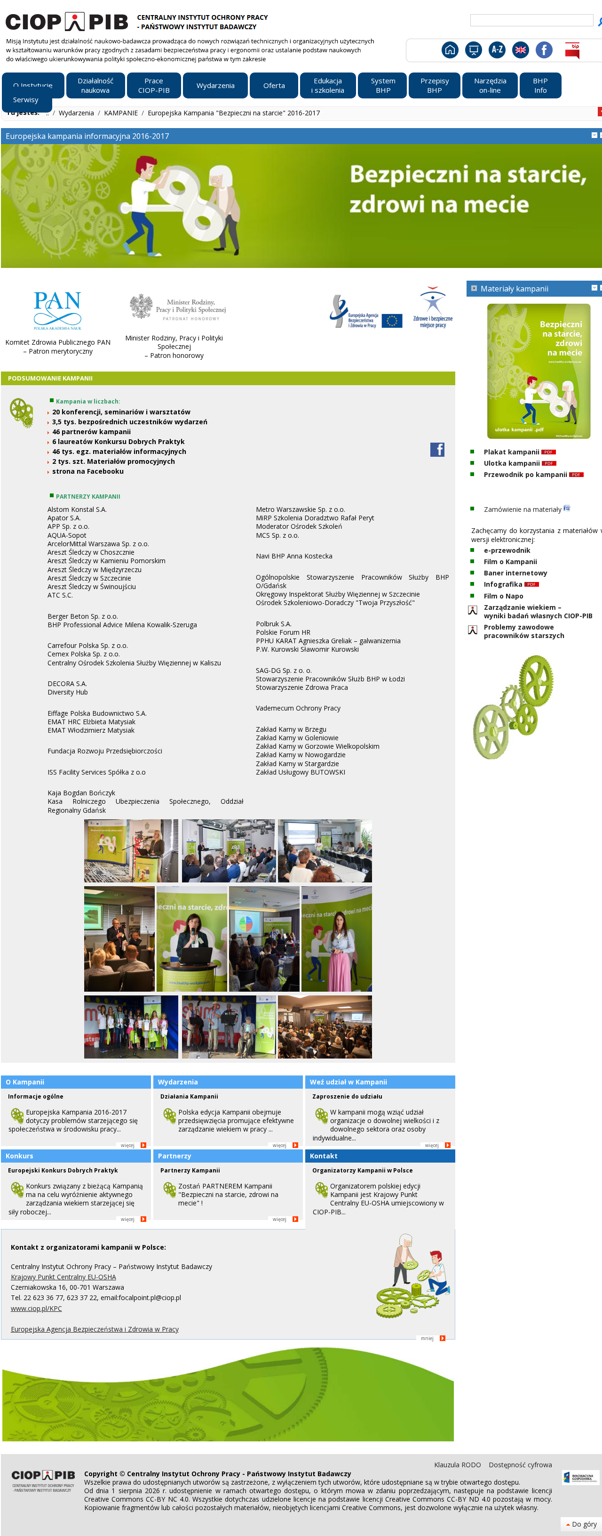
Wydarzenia (77, 112)
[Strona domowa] (449, 52)
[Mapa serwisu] (473, 52)
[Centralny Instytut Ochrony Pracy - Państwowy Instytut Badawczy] (138, 20)
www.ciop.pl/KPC (36, 1308)
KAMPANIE (122, 112)
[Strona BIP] (572, 52)
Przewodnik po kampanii (525, 474)
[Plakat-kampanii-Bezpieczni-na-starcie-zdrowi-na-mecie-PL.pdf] (548, 451)
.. (48, 112)
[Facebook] (543, 52)
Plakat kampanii (512, 451)
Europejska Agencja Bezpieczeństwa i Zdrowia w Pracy (95, 1329)
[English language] (520, 52)
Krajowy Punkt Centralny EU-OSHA (63, 1276)
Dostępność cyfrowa (520, 1464)
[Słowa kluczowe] (496, 52)
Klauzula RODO (458, 1464)
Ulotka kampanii (513, 463)
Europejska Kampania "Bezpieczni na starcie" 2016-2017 (234, 112)
